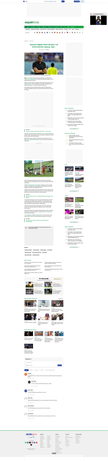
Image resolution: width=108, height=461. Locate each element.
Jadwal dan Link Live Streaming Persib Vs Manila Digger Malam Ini (76, 118)
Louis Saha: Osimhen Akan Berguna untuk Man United (75, 111)
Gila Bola (66, 29)
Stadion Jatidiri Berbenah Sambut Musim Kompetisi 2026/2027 (78, 186)
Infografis (77, 29)
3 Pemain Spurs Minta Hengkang (30, 322)
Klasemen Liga (43, 29)
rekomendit (57, 451)
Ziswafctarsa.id (57, 447)
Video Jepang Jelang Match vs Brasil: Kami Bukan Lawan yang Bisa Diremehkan (99, 14)
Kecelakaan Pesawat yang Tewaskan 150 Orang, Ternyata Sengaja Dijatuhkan (57, 310)
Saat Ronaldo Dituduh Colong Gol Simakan (76, 140)
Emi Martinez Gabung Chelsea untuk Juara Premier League (75, 125)
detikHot (41, 441)
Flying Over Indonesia (58, 448)
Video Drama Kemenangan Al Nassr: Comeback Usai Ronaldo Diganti (79, 206)
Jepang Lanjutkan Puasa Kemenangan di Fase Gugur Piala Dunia (53, 266)
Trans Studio (57, 444)
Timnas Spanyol (30, 185)
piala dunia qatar (28, 254)
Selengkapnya (60, 298)
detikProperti (42, 447)
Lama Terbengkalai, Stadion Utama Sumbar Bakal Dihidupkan (69, 185)
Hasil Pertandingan (51, 29)
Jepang (26, 79)
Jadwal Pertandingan (35, 29)
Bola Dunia (31, 40)
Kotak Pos (67, 440)
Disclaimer (67, 445)
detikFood (48, 437)
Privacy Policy (67, 444)
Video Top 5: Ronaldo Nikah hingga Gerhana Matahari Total (69, 217)
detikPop (48, 447)
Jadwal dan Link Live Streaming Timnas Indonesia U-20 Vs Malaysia (75, 122)
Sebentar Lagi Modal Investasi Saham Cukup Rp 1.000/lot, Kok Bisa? (28, 352)
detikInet (41, 440)
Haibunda (77, 438)
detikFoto (48, 444)
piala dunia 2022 (28, 252)
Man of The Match (59, 29)
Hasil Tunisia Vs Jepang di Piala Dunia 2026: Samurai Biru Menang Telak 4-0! (32, 266)
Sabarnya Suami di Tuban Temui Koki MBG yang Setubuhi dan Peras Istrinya (30, 310)
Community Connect (58, 452)
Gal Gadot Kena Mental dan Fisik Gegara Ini (28, 339)
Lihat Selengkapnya (73, 128)
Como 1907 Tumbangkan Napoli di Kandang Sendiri (79, 174)
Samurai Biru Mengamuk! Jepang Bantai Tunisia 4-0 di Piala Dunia (54, 270)
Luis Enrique (30, 78)
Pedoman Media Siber (69, 437)
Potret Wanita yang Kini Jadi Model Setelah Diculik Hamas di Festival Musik (49, 340)
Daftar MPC (77, 1)
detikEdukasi (42, 437)
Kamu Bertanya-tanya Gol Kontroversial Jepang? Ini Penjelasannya (37, 221)
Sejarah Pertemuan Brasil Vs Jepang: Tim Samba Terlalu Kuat (33, 273)
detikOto (41, 445)
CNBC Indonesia (78, 437)
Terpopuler (27, 29)
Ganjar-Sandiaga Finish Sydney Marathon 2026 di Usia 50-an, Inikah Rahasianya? (59, 340)
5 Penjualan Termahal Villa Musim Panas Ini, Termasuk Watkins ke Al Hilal (75, 114)
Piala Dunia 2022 (27, 84)
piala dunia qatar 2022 (36, 252)
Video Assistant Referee (32, 139)
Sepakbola (26, 40)
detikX (48, 441)
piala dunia (44, 252)
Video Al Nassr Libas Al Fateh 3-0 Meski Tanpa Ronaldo (79, 217)
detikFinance (42, 438)
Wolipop (48, 440)
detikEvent (57, 440)
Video (73, 29)
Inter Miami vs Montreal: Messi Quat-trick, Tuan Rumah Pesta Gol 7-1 (76, 144)
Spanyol (34, 79)
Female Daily (78, 441)
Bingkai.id (56, 445)
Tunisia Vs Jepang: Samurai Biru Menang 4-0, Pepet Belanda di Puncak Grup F (32, 270)
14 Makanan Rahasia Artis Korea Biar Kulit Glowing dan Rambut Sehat (44, 310)
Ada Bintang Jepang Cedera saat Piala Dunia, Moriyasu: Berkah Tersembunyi (53, 263)
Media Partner (67, 441)
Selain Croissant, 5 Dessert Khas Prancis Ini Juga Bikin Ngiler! (38, 339)
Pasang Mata (57, 437)
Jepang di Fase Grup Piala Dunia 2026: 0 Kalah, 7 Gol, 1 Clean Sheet (33, 263)
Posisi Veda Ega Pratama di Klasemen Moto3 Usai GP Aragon (43, 323)
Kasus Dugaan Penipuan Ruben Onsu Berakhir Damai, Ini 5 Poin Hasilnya (57, 323)
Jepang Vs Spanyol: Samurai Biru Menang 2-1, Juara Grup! (38, 131)
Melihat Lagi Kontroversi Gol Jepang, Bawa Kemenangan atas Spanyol (39, 197)
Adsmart (56, 438)
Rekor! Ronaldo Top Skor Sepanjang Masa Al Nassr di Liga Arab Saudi (75, 136)
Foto (70, 29)
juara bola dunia (36, 254)
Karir (66, 438)
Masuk (82, 1)
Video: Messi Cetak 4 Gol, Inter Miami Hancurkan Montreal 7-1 (69, 206)
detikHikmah (49, 445)
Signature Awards (58, 441)
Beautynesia (77, 440)
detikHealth (49, 438)
